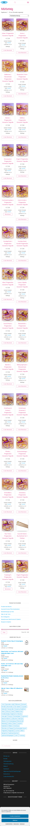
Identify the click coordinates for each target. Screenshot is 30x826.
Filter (4, 632)
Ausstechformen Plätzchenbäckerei (10, 609)
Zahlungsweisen (7, 761)
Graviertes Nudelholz (20, 709)
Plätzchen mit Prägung (7, 728)
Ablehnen (15, 820)
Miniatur (4, 721)
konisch (10, 716)
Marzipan (21, 718)
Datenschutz (16, 823)
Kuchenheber (17, 716)
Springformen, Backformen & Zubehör (11, 619)
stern (16, 735)
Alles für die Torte (5, 614)
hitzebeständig (5, 714)
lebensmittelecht (6, 718)
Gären (3, 711)
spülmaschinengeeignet (8, 735)
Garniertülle (10, 709)
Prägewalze (11, 730)
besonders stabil (10, 704)
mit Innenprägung (11, 721)
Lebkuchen (14, 718)
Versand (9, 42)
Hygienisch (13, 714)
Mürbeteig (4, 723)
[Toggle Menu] (28, 2)
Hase (13, 711)
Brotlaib (4, 706)
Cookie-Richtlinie (9, 823)
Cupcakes (24, 706)
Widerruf (5, 766)
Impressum (22, 823)
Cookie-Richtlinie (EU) (8, 776)
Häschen (19, 714)
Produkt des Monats (6, 606)
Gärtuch (8, 711)
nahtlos (10, 723)
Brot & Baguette (5, 617)
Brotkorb (24, 704)
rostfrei (17, 730)
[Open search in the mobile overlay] (15, 2)
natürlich (20, 723)
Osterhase (16, 726)
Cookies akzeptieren (15, 816)
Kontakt (5, 758)
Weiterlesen (8, 214)
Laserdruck (24, 716)
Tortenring (21, 735)
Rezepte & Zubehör (6, 622)
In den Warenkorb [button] (8, 50)
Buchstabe (9, 706)
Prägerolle (4, 730)
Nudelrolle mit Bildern (7, 726)
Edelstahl (4, 709)
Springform (4, 733)
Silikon (22, 730)
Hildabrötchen (19, 711)
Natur (14, 723)
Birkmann (18, 704)
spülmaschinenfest (14, 733)
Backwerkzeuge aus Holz (7, 611)
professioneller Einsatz (20, 728)
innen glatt (4, 716)
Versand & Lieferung (8, 763)
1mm (3, 704)
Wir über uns (6, 756)
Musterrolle (20, 721)
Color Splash (17, 706)
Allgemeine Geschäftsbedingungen (12, 771)
